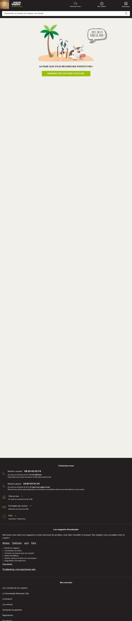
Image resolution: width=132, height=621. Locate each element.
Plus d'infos (7, 564)
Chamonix (17, 543)
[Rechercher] (128, 11)
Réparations (8, 615)
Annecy (6, 543)
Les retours (8, 604)
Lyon (26, 543)
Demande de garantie (12, 610)
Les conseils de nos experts (15, 588)
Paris (33, 543)
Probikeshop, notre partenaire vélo (19, 569)
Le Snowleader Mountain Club (16, 593)
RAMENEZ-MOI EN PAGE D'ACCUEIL (66, 73)
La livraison (7, 599)
